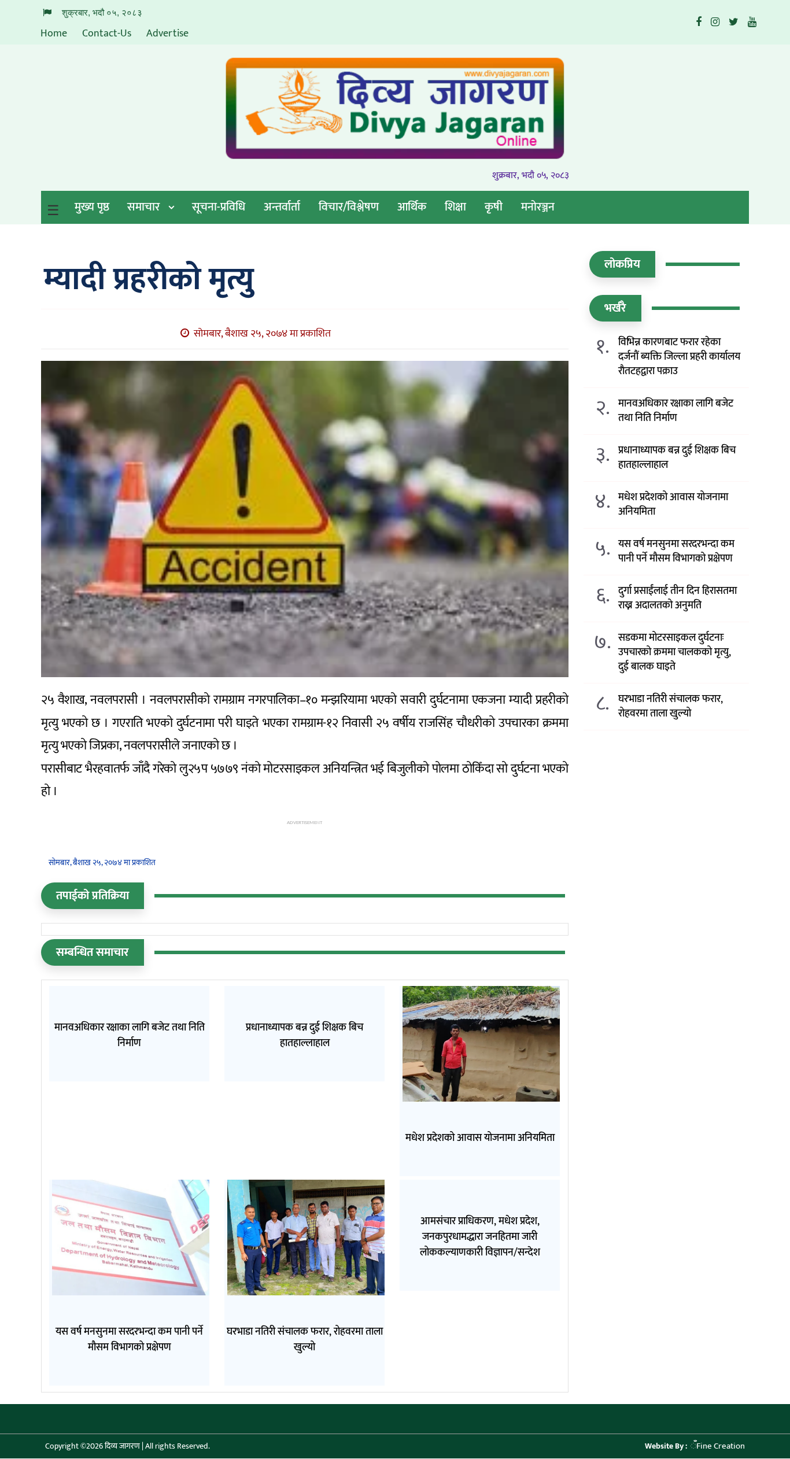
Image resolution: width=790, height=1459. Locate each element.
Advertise (167, 33)
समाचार (143, 207)
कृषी (494, 207)
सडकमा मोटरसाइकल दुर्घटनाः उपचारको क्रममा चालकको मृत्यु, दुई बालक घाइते (674, 652)
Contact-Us (106, 33)
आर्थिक (411, 207)
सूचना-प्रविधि (218, 207)
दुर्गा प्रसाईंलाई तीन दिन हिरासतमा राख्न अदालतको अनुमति (677, 598)
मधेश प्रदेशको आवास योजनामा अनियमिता (673, 504)
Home (53, 33)
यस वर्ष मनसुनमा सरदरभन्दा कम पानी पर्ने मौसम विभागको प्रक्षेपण (676, 551)
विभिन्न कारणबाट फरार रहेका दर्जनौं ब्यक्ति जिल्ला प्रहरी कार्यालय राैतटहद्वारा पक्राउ (679, 357)
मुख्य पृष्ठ (92, 207)
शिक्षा (455, 207)
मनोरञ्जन (538, 207)
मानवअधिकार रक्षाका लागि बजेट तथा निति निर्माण (675, 411)
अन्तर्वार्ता (282, 207)
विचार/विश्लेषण (349, 207)
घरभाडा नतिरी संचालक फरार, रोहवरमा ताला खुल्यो (670, 706)
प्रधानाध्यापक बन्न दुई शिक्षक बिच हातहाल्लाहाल (677, 458)
